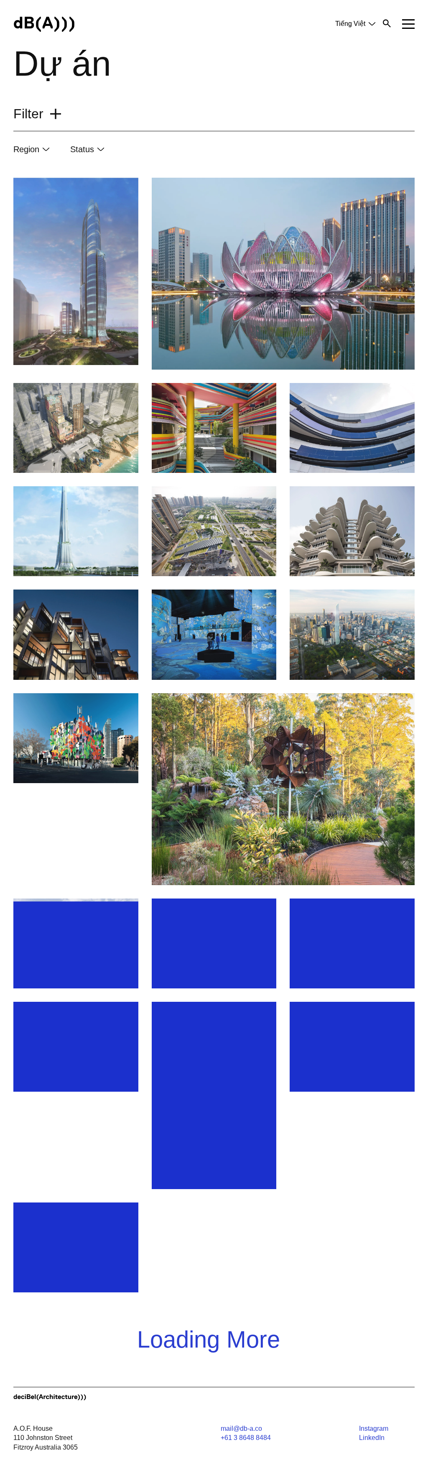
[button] (408, 24)
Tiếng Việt (350, 23)
